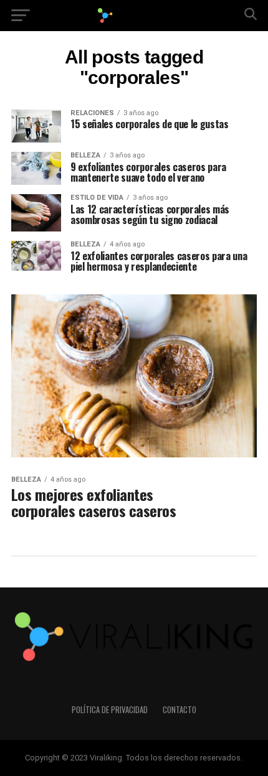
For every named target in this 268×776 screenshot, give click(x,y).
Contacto (179, 710)
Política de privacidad (110, 710)
